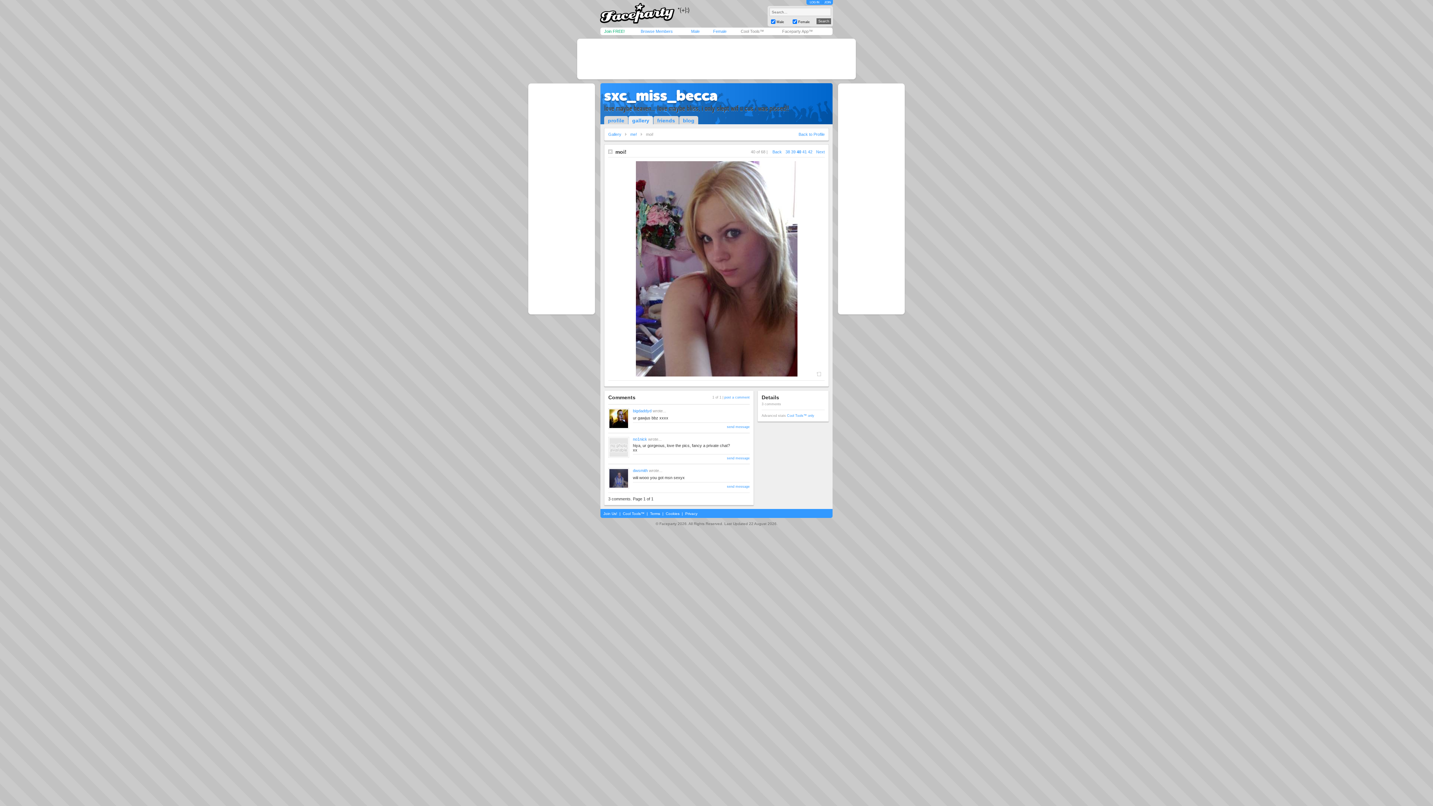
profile (616, 121)
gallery (640, 121)
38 (788, 152)
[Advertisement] (716, 59)
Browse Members (657, 31)
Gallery (614, 134)
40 (799, 152)
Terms (655, 514)
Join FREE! (614, 31)
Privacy (691, 514)
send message (738, 427)
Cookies (673, 514)
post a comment (737, 397)
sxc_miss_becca (661, 95)
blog (688, 121)
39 (793, 152)
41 (804, 152)
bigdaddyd (642, 411)
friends (666, 121)
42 (810, 152)
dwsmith (640, 470)
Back (777, 152)
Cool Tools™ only (800, 416)
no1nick (640, 439)
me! (633, 134)
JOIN (827, 2)
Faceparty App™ (797, 31)
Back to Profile (812, 134)
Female (720, 31)
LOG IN (814, 2)
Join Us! (610, 514)
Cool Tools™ (752, 31)
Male (695, 31)
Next (820, 152)
